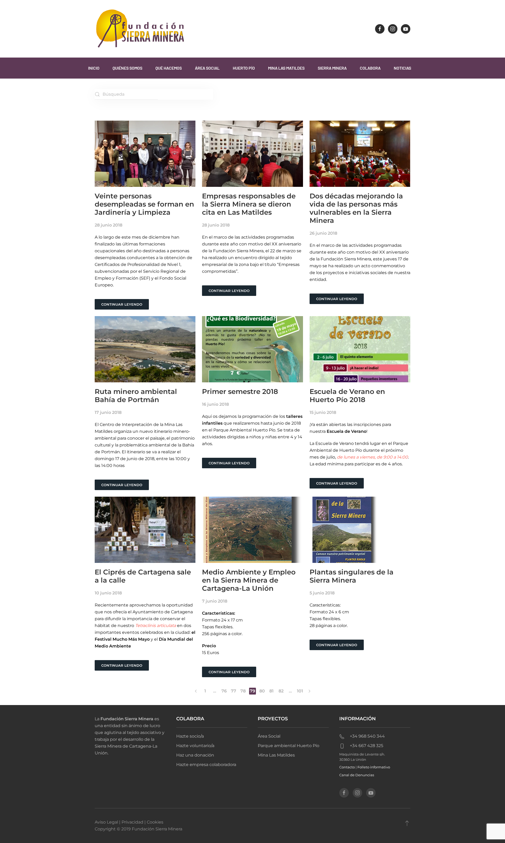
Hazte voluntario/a (195, 745)
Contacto (347, 767)
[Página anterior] (195, 691)
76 (224, 690)
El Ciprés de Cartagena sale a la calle (143, 576)
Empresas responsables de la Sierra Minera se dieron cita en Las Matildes (249, 204)
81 (271, 690)
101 (300, 690)
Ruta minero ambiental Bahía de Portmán (136, 395)
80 (262, 690)
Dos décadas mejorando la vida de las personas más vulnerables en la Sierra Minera (356, 208)
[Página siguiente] (309, 691)
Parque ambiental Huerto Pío (288, 745)
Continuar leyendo (121, 304)
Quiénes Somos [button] (127, 67)
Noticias (402, 67)
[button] (407, 823)
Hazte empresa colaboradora (206, 764)
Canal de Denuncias (356, 775)
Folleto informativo (373, 767)
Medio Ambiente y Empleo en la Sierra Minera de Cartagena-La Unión (249, 580)
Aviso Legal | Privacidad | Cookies (129, 822)
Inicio (93, 67)
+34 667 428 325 (366, 745)
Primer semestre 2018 (240, 391)
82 (281, 690)
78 (243, 690)
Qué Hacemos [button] (168, 67)
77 (233, 690)
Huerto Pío (244, 67)
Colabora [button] (370, 67)
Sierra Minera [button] (332, 67)
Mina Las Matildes (286, 67)
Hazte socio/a (190, 736)
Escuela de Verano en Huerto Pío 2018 (347, 395)
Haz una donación (195, 755)
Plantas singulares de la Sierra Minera (351, 576)
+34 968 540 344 (367, 736)
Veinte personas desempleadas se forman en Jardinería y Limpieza (144, 204)
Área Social (207, 67)
